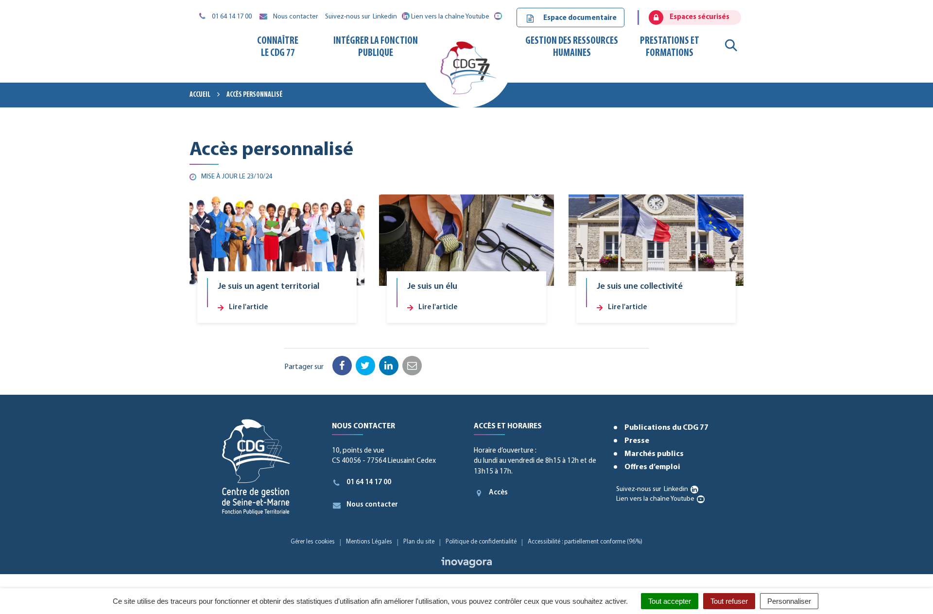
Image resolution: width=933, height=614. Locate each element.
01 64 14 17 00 (368, 482)
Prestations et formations (669, 47)
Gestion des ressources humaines (571, 47)
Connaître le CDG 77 (277, 47)
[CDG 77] (466, 71)
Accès (498, 492)
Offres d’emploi (652, 467)
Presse (636, 441)
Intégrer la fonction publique (375, 47)
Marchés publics (654, 454)
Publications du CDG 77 (666, 428)
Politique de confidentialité (481, 542)
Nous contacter (372, 505)
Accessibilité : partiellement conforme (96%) (585, 542)
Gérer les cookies (313, 542)
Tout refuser (729, 601)
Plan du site (418, 542)
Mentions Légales (369, 542)
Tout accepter (669, 601)
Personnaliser (789, 601)
